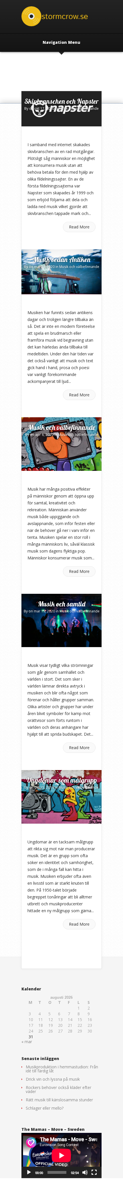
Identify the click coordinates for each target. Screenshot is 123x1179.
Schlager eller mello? (45, 1108)
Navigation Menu (61, 42)
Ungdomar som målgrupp (61, 780)
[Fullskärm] (94, 1172)
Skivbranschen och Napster (61, 101)
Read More (79, 227)
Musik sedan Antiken (61, 259)
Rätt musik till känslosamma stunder (59, 1099)
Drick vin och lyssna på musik (53, 1079)
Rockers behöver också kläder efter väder (58, 1089)
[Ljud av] (85, 1172)
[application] (61, 1155)
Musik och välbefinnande (79, 108)
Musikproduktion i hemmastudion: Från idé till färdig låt (62, 1069)
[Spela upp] (29, 1172)
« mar (26, 1041)
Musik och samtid (61, 604)
